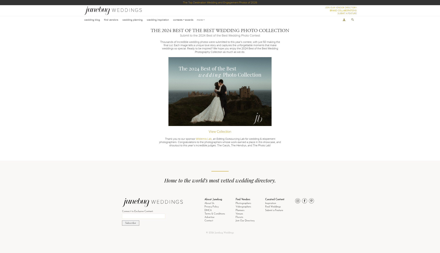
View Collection (220, 131)
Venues (239, 214)
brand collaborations (343, 10)
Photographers (243, 203)
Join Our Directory (245, 220)
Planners (240, 210)
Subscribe (130, 223)
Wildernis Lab (204, 139)
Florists (239, 217)
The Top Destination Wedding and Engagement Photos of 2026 (220, 2)
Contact (209, 220)
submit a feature (347, 13)
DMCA (208, 210)
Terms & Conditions (215, 214)
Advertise (209, 217)
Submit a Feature (274, 210)
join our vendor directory (341, 7)
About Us (209, 203)
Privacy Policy (212, 206)
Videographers (243, 206)
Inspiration (270, 203)
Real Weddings (273, 206)
